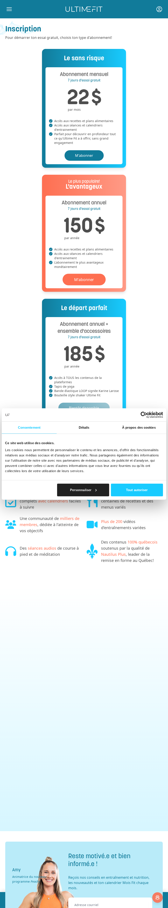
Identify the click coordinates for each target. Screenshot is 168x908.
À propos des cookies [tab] (139, 427)
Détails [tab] (84, 427)
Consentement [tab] (29, 427)
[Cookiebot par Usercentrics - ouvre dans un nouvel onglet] (144, 415)
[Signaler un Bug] (157, 897)
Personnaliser (80, 490)
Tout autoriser (137, 490)
